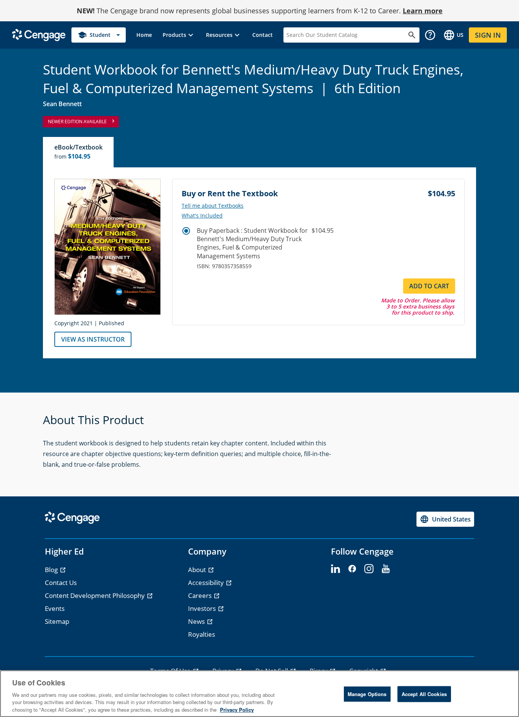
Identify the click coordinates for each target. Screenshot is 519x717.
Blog (52, 569)
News (197, 621)
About (197, 569)
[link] (144, 35)
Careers (200, 595)
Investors (202, 608)
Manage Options (367, 694)
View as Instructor (93, 339)
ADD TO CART (429, 286)
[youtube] (385, 569)
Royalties (201, 634)
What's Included (202, 216)
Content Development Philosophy (95, 595)
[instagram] (368, 569)
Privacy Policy (237, 709)
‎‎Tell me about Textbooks (213, 206)
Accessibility (206, 582)
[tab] (78, 152)
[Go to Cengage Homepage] (38, 34)
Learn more (423, 10)
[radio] (186, 230)
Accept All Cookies (424, 694)
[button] (179, 35)
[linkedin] (335, 569)
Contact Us (61, 582)
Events (55, 608)
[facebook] (352, 569)
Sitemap (57, 621)
